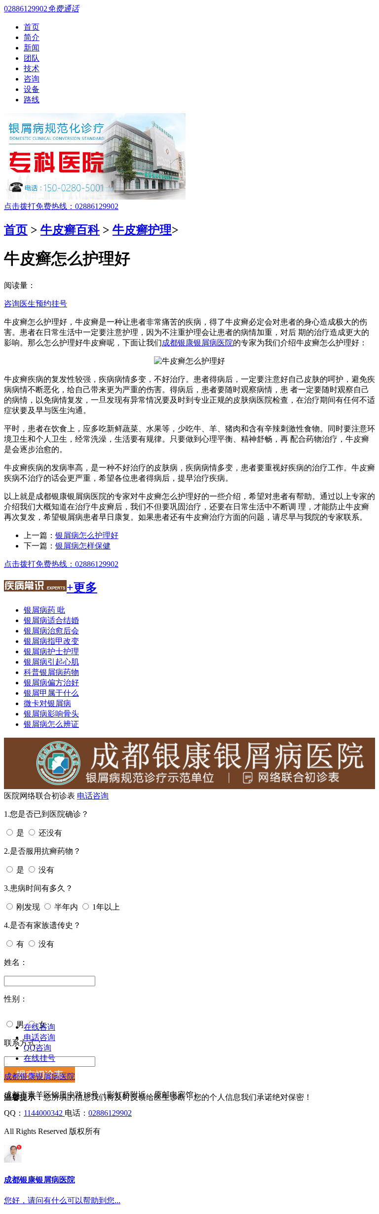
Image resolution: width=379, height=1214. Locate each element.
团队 (31, 58)
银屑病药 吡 (44, 610)
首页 (31, 27)
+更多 (82, 587)
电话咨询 (93, 796)
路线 (31, 99)
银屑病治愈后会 (51, 631)
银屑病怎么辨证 (51, 724)
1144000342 (44, 1113)
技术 (31, 68)
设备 (31, 89)
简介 (31, 37)
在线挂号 (39, 1058)
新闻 (31, 47)
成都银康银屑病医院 (197, 342)
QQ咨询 (37, 1048)
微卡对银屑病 (47, 703)
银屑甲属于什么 (51, 693)
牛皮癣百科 (70, 229)
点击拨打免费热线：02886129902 (61, 206)
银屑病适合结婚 (51, 620)
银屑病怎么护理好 (86, 535)
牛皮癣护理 (142, 229)
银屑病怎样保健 (83, 546)
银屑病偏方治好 (51, 682)
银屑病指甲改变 (51, 641)
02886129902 (110, 1113)
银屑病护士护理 (51, 651)
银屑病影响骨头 (51, 714)
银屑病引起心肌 (51, 662)
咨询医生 (20, 303)
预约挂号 (51, 303)
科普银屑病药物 (51, 672)
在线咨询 (39, 1027)
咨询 (31, 79)
